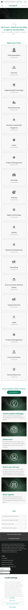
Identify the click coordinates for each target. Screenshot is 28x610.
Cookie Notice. (12, 597)
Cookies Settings (12, 607)
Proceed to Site (12, 600)
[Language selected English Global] (23, 5)
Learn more (19, 1)
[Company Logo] (13, 5)
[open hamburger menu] (2, 6)
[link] (9, 558)
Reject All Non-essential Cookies (12, 603)
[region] (14, 592)
